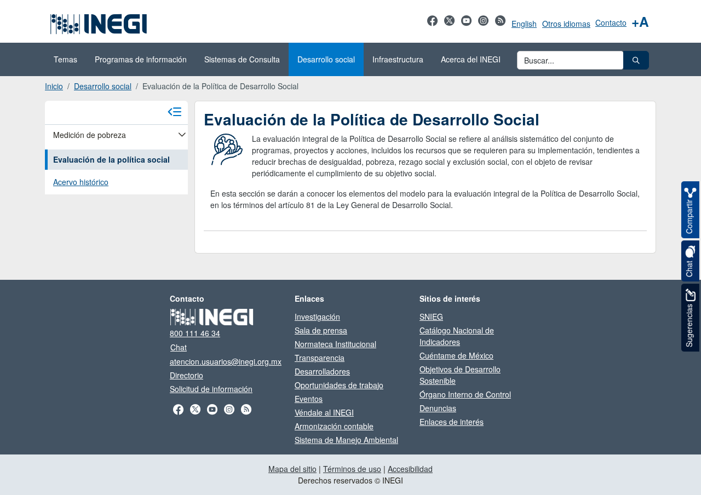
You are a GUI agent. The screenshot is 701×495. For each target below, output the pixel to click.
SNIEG (431, 316)
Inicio (54, 85)
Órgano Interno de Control (465, 394)
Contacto (611, 22)
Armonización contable (334, 426)
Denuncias (438, 407)
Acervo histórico (80, 181)
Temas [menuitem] (65, 59)
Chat (178, 347)
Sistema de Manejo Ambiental (346, 439)
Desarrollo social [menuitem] (326, 59)
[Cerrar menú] (175, 112)
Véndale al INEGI (324, 412)
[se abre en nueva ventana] (432, 26)
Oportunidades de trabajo (339, 384)
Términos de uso (352, 468)
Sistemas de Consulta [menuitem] (242, 59)
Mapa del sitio (292, 468)
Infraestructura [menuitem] (397, 59)
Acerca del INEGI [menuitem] (471, 59)
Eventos (309, 398)
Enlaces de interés (452, 421)
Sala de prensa (321, 330)
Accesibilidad (410, 468)
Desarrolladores (322, 371)
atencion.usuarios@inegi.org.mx (225, 361)
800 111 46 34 (195, 332)
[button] (636, 60)
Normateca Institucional (335, 343)
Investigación (317, 316)
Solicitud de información (211, 388)
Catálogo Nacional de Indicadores (457, 336)
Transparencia (319, 357)
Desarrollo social (102, 85)
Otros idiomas (566, 23)
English (524, 23)
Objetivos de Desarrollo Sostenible (460, 375)
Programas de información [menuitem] (141, 59)
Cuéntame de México (456, 355)
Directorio (186, 375)
